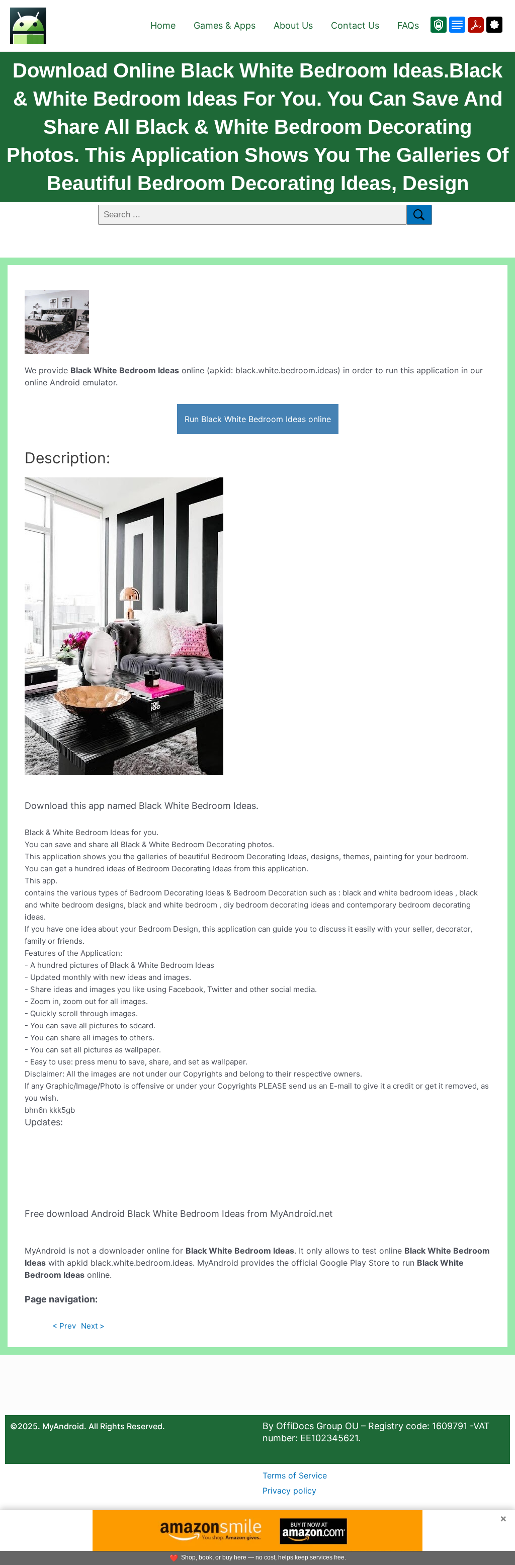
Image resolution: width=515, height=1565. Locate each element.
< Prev (64, 1326)
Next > (93, 1326)
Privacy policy (289, 1491)
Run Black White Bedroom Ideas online (258, 419)
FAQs (408, 25)
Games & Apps (224, 25)
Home (163, 25)
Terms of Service (295, 1475)
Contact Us (355, 25)
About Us (293, 25)
